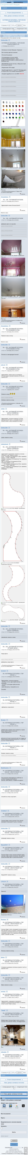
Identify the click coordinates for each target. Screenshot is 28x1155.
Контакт (14, 1144)
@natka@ (4, 810)
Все (24, 25)
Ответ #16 (4, 773)
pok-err (3, 365)
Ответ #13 (4, 703)
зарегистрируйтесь (18, 2)
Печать (3, 32)
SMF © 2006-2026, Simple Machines (14, 1151)
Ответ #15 (4, 749)
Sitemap (21, 1152)
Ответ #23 (4, 925)
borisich (3, 671)
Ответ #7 (4, 414)
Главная (4, 8)
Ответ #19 (4, 834)
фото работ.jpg (5, 147)
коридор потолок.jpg (6, 562)
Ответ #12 (4, 676)
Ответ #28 (4, 1016)
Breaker (3, 720)
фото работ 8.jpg (6, 317)
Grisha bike (4, 40)
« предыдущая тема (8, 28)
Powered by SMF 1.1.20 (14, 1150)
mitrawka (3, 1052)
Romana (3, 919)
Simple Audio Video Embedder (11, 1152)
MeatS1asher (5, 768)
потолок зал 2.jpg (6, 619)
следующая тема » (20, 29)
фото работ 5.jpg (6, 255)
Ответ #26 (4, 981)
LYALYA (3, 881)
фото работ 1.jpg (6, 167)
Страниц (4, 25)
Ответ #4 (4, 350)
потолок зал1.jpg (5, 602)
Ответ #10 (4, 632)
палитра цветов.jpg (6, 126)
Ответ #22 (4, 887)
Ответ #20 (4, 850)
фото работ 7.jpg (6, 296)
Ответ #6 (4, 389)
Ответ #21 (4, 869)
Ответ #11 (4, 649)
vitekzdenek (4, 444)
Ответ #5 (4, 370)
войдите (9, 2)
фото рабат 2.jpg (6, 188)
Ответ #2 (4, 220)
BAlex (3, 957)
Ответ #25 (4, 963)
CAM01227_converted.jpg (7, 913)
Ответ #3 (4, 331)
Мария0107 (4, 845)
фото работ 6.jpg (6, 276)
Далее (20, 25)
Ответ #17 (4, 792)
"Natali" (3, 1010)
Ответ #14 (4, 725)
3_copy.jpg (4, 1045)
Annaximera (4, 197)
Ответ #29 (4, 1058)
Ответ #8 (4, 433)
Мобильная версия (14, 1149)
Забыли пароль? (4, 1136)
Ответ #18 (4, 816)
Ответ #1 (4, 201)
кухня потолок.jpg (6, 508)
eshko (3, 408)
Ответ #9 (4, 450)
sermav (3, 991)
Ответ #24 (4, 946)
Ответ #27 (4, 997)
